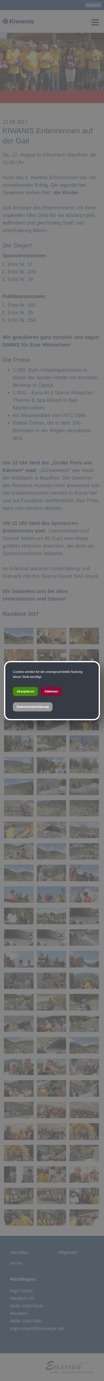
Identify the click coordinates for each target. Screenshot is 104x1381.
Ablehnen (51, 691)
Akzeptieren (25, 691)
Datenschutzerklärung (33, 707)
